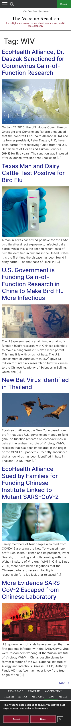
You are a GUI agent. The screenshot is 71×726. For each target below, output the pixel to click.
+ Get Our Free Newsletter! (35, 11)
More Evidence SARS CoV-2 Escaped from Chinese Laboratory (31, 589)
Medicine (38, 696)
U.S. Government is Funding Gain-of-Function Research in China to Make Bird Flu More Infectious (33, 284)
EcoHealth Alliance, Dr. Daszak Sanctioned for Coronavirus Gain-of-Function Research (33, 62)
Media (63, 696)
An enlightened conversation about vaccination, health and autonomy (35, 24)
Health (9, 696)
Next (64, 683)
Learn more (41, 708)
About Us (34, 691)
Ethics (22, 696)
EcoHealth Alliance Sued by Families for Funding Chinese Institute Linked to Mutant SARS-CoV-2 (30, 482)
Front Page (15, 691)
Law (51, 696)
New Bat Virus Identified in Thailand (35, 383)
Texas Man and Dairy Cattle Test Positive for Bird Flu (33, 173)
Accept (16, 719)
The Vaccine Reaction (35, 18)
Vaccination (53, 691)
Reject (43, 719)
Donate (64, 4)
